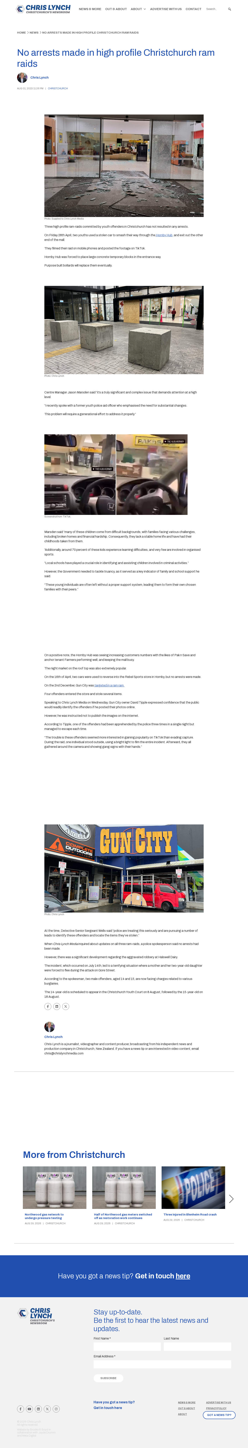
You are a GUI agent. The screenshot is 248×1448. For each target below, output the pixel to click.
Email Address (104, 1356)
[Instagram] (56, 1408)
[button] (229, 9)
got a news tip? (219, 1415)
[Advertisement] (124, 623)
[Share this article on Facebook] (47, 1006)
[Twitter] (47, 1408)
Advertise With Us (166, 9)
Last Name (171, 1338)
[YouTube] (29, 1408)
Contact (194, 9)
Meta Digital (29, 1435)
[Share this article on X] (65, 1006)
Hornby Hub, (164, 235)
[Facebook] (20, 1408)
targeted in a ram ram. (109, 685)
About (136, 9)
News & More (90, 9)
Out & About (116, 9)
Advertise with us (218, 1402)
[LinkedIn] (38, 1408)
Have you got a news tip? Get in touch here (114, 1405)
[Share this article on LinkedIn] (56, 1006)
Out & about (186, 1408)
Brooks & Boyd (39, 1429)
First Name (102, 1338)
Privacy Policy (216, 1408)
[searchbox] (218, 9)
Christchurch (58, 88)
